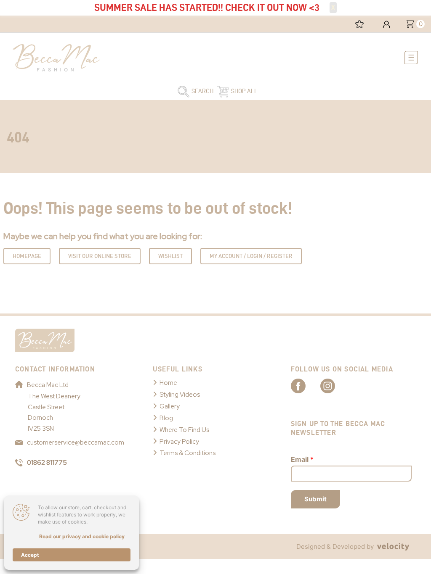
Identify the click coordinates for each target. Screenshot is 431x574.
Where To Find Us (184, 430)
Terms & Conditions (188, 453)
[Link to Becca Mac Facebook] (305, 385)
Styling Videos (180, 394)
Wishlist (170, 256)
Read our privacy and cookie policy (82, 536)
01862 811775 (47, 462)
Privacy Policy (179, 441)
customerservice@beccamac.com (75, 442)
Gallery (170, 406)
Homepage (27, 256)
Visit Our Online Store (99, 256)
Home (168, 383)
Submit (315, 499)
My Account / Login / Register (251, 256)
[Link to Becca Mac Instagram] (335, 385)
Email (302, 459)
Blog (166, 418)
